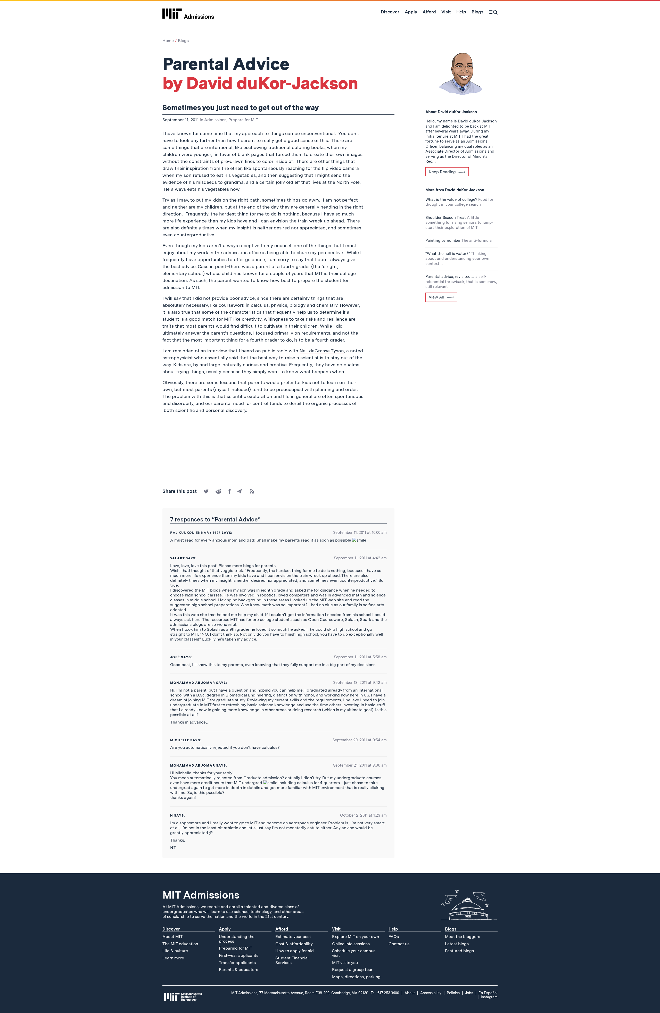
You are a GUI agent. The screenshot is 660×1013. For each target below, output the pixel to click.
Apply (225, 929)
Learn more (173, 958)
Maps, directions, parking (356, 976)
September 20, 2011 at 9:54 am (360, 740)
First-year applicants (238, 955)
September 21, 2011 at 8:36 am (360, 765)
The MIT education (180, 943)
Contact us (399, 943)
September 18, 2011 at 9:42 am (360, 682)
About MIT (172, 936)
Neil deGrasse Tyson (322, 350)
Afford (281, 929)
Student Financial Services (292, 960)
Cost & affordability (294, 943)
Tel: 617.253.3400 (385, 993)
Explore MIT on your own (355, 936)
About (410, 993)
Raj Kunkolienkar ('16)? (195, 533)
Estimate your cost (293, 936)
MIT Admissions (200, 895)
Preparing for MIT (235, 948)
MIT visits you (345, 962)
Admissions (215, 119)
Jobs (469, 993)
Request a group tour (352, 969)
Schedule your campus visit (353, 953)
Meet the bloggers (462, 936)
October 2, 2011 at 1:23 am (363, 815)
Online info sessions (351, 943)
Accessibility (430, 993)
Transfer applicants (237, 962)
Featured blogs (459, 950)
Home (168, 40)
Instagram (489, 997)
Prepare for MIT (243, 119)
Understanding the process (236, 939)
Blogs (183, 40)
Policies (453, 993)
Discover (171, 929)
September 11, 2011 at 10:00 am (360, 532)
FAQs (394, 936)
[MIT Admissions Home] (188, 12)
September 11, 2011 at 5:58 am (360, 657)
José (175, 657)
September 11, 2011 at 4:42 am (360, 558)
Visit (336, 929)
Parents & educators (238, 969)
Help (393, 929)
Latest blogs (457, 943)
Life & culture (175, 950)
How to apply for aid (294, 950)
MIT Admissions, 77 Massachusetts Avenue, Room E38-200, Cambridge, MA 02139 (299, 993)
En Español (488, 993)
